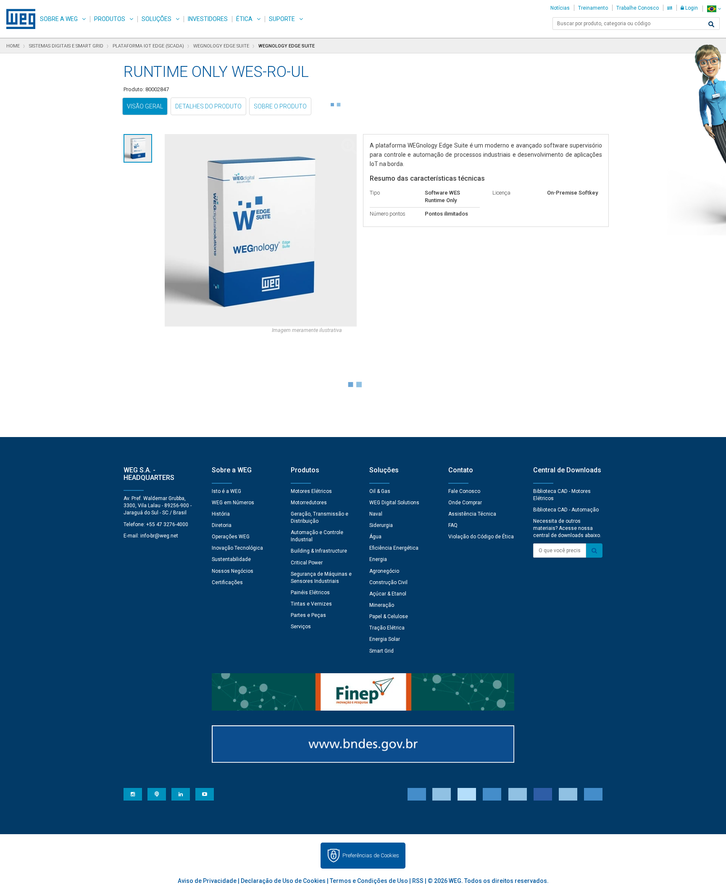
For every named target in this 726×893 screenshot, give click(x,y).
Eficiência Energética (393, 548)
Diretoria (221, 525)
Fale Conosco (464, 491)
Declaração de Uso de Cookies (283, 880)
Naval (375, 514)
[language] (714, 8)
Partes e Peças (308, 615)
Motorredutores (309, 503)
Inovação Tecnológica (237, 548)
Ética (244, 19)
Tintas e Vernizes (311, 604)
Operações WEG (231, 537)
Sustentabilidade (231, 559)
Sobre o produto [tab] (280, 106)
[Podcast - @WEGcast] (156, 794)
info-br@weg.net (159, 536)
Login (691, 8)
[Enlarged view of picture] (261, 230)
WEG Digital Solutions (394, 503)
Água (375, 537)
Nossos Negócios (232, 571)
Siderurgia (381, 525)
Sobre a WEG (59, 19)
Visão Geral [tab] (145, 106)
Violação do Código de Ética (481, 537)
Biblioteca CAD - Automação (566, 510)
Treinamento (593, 8)
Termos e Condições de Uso (369, 880)
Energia (378, 559)
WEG (18, 19)
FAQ (453, 525)
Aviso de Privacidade (207, 880)
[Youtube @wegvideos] (204, 794)
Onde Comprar (465, 503)
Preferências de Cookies (370, 855)
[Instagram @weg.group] (133, 794)
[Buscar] (711, 24)
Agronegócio (384, 571)
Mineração (381, 605)
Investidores (208, 19)
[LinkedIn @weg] (180, 794)
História (221, 514)
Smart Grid (381, 651)
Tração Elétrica (387, 628)
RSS (418, 880)
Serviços (301, 627)
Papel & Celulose (388, 616)
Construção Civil (388, 582)
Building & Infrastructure (319, 551)
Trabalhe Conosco (637, 8)
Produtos (109, 19)
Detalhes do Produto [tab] (208, 106)
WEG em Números (233, 503)
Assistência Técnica (472, 514)
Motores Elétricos (311, 491)
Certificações (227, 582)
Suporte (282, 19)
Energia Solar (384, 639)
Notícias (560, 8)
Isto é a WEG (226, 491)
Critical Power (307, 563)
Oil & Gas (379, 491)
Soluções (156, 19)
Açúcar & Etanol (387, 594)
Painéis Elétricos (310, 592)
